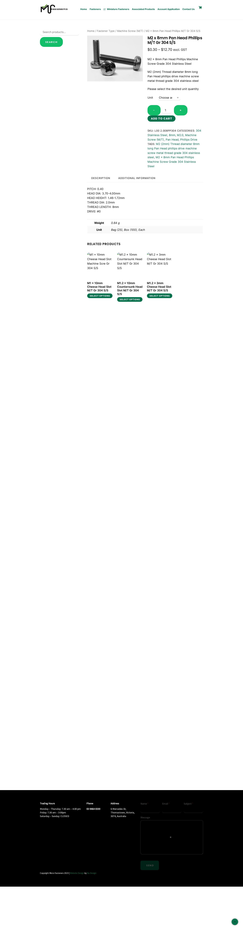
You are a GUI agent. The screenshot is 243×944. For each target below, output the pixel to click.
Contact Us (188, 9)
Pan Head (172, 139)
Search (51, 42)
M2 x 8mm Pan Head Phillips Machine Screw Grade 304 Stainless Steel (172, 162)
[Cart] (200, 7)
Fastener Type (106, 30)
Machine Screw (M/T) (130, 30)
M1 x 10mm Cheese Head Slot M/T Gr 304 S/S (99, 286)
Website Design (77, 873)
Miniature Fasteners (117, 9)
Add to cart (161, 119)
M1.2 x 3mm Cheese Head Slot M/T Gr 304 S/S (159, 286)
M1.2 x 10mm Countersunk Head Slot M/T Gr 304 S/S (130, 288)
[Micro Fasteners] (54, 13)
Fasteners (95, 9)
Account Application (169, 9)
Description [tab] (100, 178)
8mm (172, 135)
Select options (100, 295)
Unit (150, 97)
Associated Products (143, 9)
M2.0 (180, 135)
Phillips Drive (188, 139)
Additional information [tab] (137, 178)
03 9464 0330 (93, 808)
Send (150, 865)
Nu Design (91, 873)
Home (83, 9)
